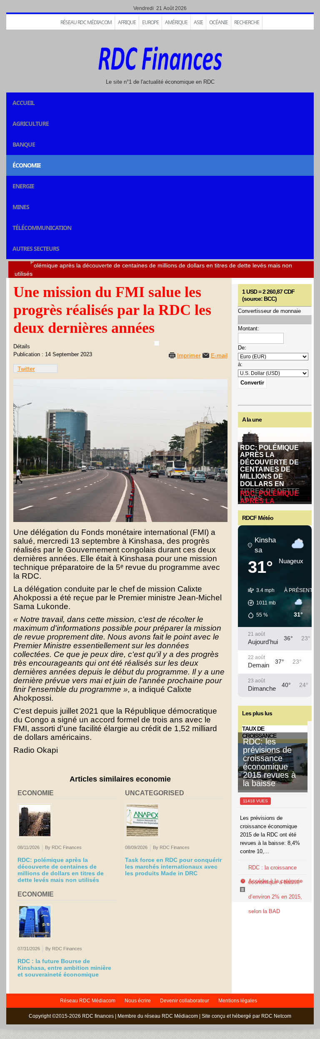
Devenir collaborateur (184, 1001)
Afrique (127, 22)
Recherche (246, 22)
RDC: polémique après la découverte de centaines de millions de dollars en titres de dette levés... (270, 473)
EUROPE (150, 22)
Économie (26, 165)
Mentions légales (237, 1001)
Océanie (218, 22)
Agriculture (30, 123)
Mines (20, 207)
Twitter (26, 368)
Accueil (23, 103)
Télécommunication (41, 228)
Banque (23, 144)
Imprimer (189, 355)
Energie (23, 186)
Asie (198, 22)
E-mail (219, 355)
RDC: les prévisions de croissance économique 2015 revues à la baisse (269, 762)
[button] (259, 603)
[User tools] (156, 343)
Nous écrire (138, 1001)
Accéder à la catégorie (275, 881)
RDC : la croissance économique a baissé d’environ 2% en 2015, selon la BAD (275, 889)
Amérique (176, 22)
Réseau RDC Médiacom (86, 22)
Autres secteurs (35, 248)
